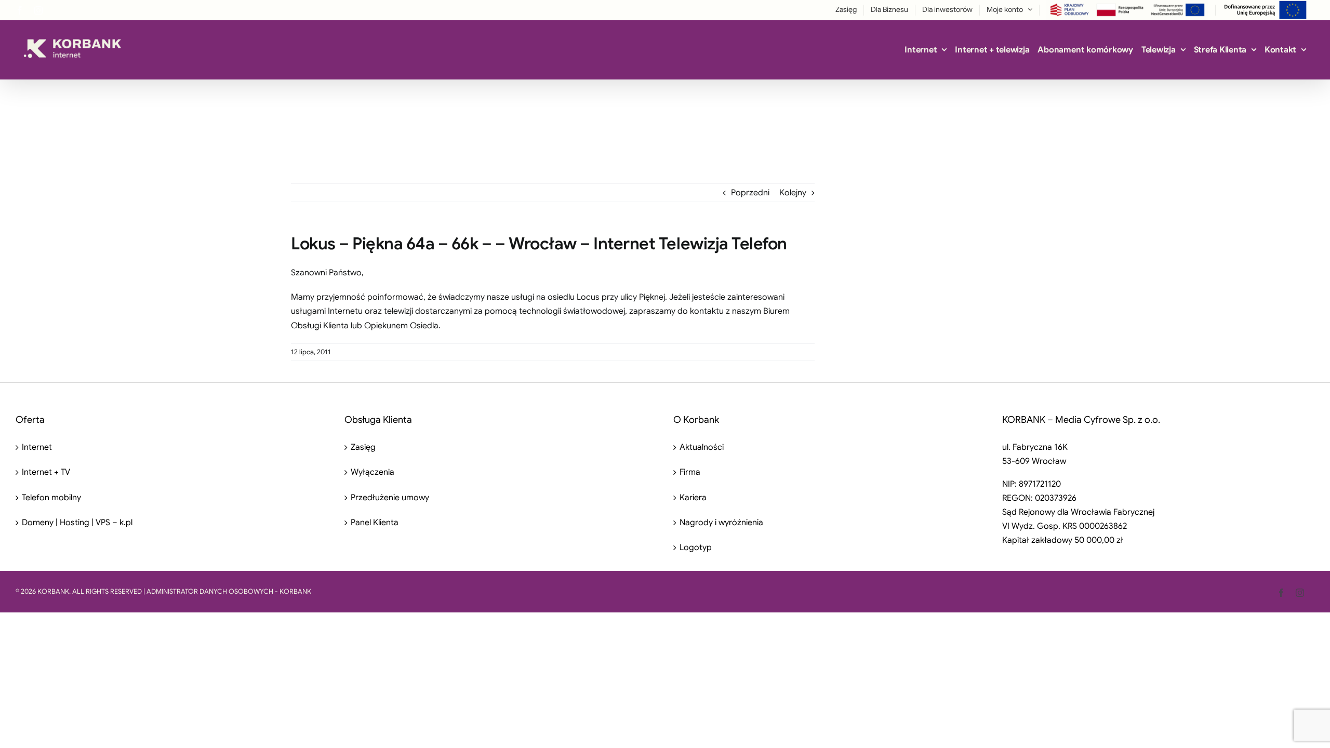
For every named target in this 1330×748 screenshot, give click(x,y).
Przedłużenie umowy (390, 497)
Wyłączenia (372, 472)
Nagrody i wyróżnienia (721, 522)
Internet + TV (46, 472)
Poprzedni (750, 193)
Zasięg (363, 447)
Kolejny (792, 193)
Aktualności (702, 447)
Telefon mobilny (51, 497)
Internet (37, 447)
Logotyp (696, 547)
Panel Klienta (374, 522)
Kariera (693, 497)
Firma (690, 472)
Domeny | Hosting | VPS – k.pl (77, 522)
